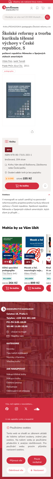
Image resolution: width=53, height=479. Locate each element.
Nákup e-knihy (14, 378)
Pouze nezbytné (37, 460)
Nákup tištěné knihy (16, 374)
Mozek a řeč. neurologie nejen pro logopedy (33, 269)
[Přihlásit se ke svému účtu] (31, 8)
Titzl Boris (7, 273)
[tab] (10, 141)
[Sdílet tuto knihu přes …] (32, 132)
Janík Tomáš (19, 61)
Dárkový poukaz (14, 382)
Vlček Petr (7, 61)
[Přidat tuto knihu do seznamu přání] (45, 186)
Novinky (10, 348)
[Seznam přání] (37, 8)
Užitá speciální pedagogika (10, 269)
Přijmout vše (16, 460)
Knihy (5, 26)
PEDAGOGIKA (15, 26)
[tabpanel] (26, 168)
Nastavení (39, 470)
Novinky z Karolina (15, 357)
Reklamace (12, 386)
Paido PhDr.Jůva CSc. (12, 65)
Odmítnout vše (16, 470)
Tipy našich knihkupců (17, 353)
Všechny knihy (13, 361)
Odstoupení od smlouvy (18, 390)
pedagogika (27, 26)
